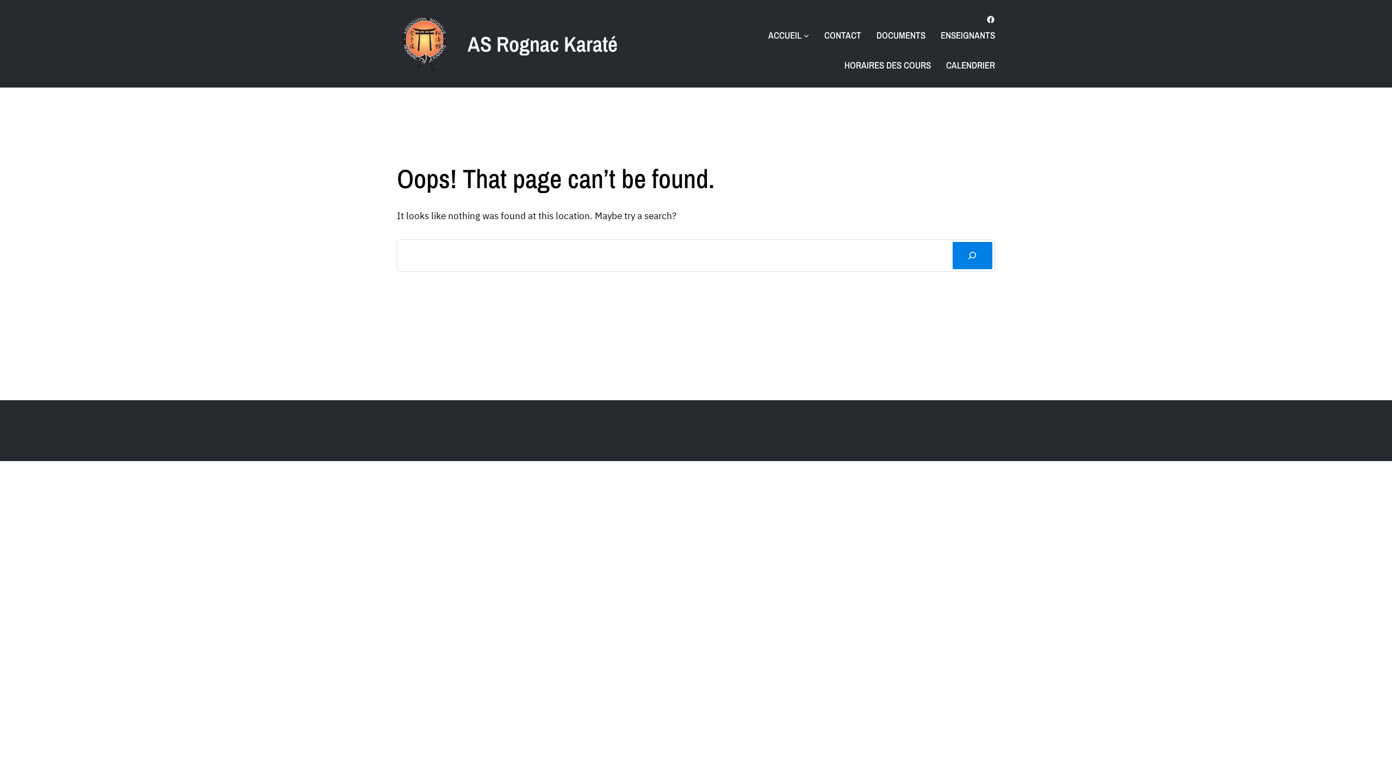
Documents (901, 35)
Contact (842, 35)
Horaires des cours (887, 65)
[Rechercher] (972, 256)
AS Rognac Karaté (543, 44)
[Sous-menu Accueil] (806, 35)
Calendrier (970, 65)
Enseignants (968, 35)
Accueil (784, 35)
